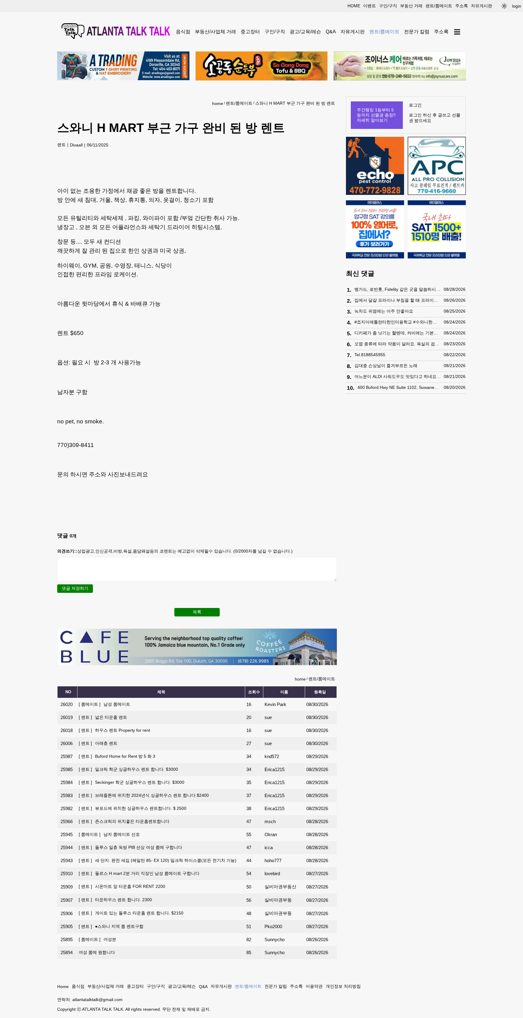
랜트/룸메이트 (439, 5)
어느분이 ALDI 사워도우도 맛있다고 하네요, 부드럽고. (397, 376)
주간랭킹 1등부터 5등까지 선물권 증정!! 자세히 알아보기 (376, 115)
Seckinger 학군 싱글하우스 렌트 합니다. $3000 (131, 782)
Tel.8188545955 (369, 354)
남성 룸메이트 (104, 704)
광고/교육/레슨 (305, 31)
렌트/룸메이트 (384, 31)
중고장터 (250, 31)
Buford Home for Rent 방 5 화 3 (117, 756)
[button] (504, 6)
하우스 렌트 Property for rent (114, 730)
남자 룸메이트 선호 (109, 834)
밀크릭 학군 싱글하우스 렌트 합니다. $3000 (128, 769)
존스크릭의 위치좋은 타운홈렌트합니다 (124, 821)
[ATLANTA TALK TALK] (116, 31)
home (353, 5)
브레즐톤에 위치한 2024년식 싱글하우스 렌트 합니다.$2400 (144, 795)
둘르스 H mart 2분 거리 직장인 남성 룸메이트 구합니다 (139, 873)
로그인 (415, 105)
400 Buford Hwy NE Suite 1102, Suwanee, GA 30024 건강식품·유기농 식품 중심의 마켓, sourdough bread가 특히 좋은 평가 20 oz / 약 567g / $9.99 (399, 387)
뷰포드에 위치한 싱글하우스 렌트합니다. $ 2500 (132, 808)
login (516, 6)
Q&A (331, 31)
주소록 (461, 5)
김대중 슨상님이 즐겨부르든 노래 (385, 365)
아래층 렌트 (98, 743)
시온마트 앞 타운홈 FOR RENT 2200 (122, 886)
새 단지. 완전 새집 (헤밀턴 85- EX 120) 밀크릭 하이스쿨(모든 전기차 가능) (157, 860)
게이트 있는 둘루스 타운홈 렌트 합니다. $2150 (131, 913)
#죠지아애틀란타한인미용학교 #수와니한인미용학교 (397, 322)
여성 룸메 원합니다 (97, 952)
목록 (197, 611)
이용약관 (314, 986)
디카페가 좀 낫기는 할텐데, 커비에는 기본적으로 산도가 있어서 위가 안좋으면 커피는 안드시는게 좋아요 (397, 332)
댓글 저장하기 (75, 588)
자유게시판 (481, 5)
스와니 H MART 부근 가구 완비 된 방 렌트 (295, 103)
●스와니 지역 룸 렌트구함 (111, 926)
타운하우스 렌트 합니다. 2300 (115, 899)
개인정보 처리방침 (343, 986)
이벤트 (369, 5)
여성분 (97, 939)
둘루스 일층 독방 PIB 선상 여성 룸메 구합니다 (130, 847)
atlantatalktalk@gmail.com (97, 999)
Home (63, 986)
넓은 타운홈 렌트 (103, 717)
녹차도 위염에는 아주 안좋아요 (383, 311)
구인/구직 (388, 5)
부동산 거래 (411, 5)
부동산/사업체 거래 (215, 31)
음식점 (183, 31)
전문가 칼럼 (416, 31)
